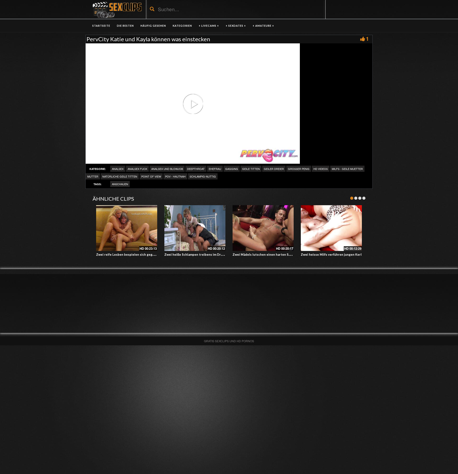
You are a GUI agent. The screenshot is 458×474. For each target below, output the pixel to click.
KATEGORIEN (182, 25)
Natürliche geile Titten (119, 176)
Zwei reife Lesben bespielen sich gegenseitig (130, 254)
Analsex (118, 169)
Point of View (151, 176)
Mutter (92, 176)
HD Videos (320, 169)
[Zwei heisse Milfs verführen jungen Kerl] (331, 228)
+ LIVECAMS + (209, 25)
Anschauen (120, 184)
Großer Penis (298, 169)
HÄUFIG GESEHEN (153, 25)
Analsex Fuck (137, 169)
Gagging (231, 169)
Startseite (101, 25)
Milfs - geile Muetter (347, 169)
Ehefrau (215, 169)
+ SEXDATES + (236, 25)
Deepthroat (196, 169)
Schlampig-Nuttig (203, 176)
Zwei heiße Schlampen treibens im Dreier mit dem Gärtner (208, 254)
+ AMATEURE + (263, 25)
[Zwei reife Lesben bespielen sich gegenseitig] (126, 228)
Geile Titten (251, 169)
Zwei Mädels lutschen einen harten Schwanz (266, 254)
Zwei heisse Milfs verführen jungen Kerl (331, 254)
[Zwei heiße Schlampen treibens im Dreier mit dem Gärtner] (194, 228)
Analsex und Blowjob (167, 169)
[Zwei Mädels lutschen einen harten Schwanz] (263, 228)
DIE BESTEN (125, 25)
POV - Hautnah (175, 176)
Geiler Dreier (274, 169)
